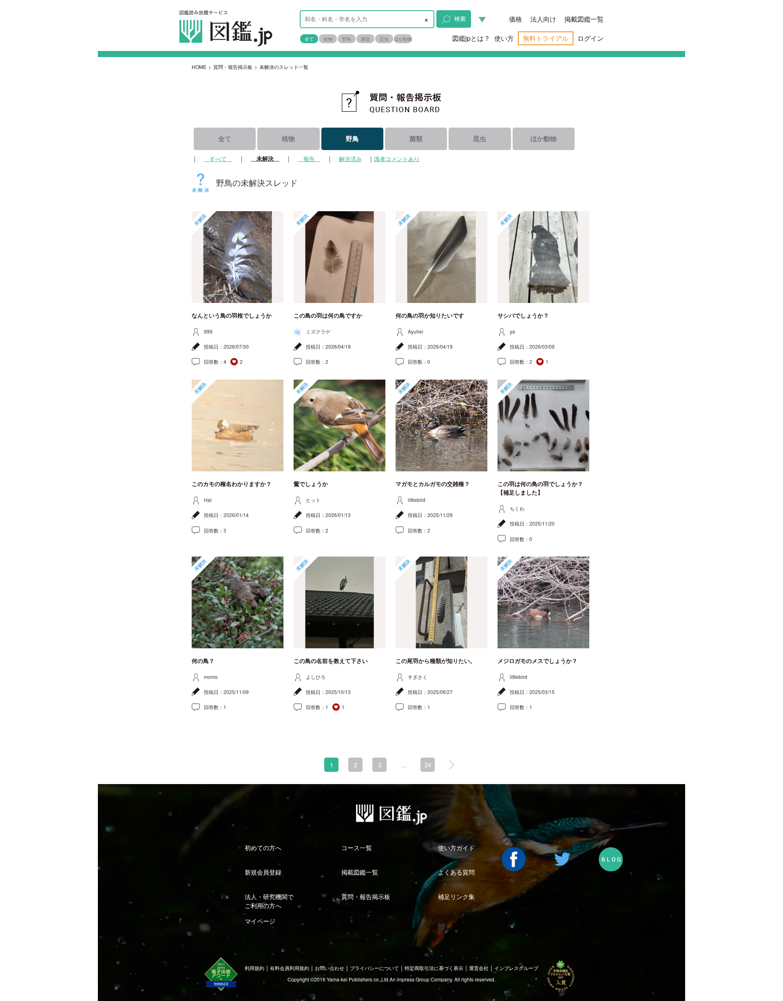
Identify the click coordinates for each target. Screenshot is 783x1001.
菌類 (365, 38)
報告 (309, 159)
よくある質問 (456, 872)
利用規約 (254, 967)
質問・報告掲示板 (232, 66)
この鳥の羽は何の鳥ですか (328, 315)
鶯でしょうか (311, 484)
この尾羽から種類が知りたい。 (436, 661)
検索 (460, 18)
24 (428, 764)
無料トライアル (545, 38)
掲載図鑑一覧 (584, 19)
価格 (515, 19)
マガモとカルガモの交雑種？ (433, 484)
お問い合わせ (329, 967)
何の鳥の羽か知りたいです (430, 315)
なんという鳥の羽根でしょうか (232, 315)
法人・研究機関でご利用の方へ (269, 900)
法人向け (543, 19)
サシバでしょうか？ (523, 315)
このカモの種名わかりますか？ (232, 484)
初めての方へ (263, 847)
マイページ (260, 921)
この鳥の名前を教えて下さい (331, 661)
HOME (199, 66)
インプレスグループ (516, 967)
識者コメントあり (397, 159)
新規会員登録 (263, 872)
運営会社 (479, 967)
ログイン (590, 38)
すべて (218, 159)
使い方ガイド (456, 847)
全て (309, 38)
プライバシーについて (374, 967)
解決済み (350, 159)
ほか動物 (403, 38)
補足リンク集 (456, 896)
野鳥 (346, 38)
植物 (327, 38)
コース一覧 (356, 847)
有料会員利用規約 (289, 967)
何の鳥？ (203, 661)
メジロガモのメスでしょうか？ (537, 661)
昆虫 (384, 38)
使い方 (504, 38)
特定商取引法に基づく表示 (434, 967)
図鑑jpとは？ (471, 38)
